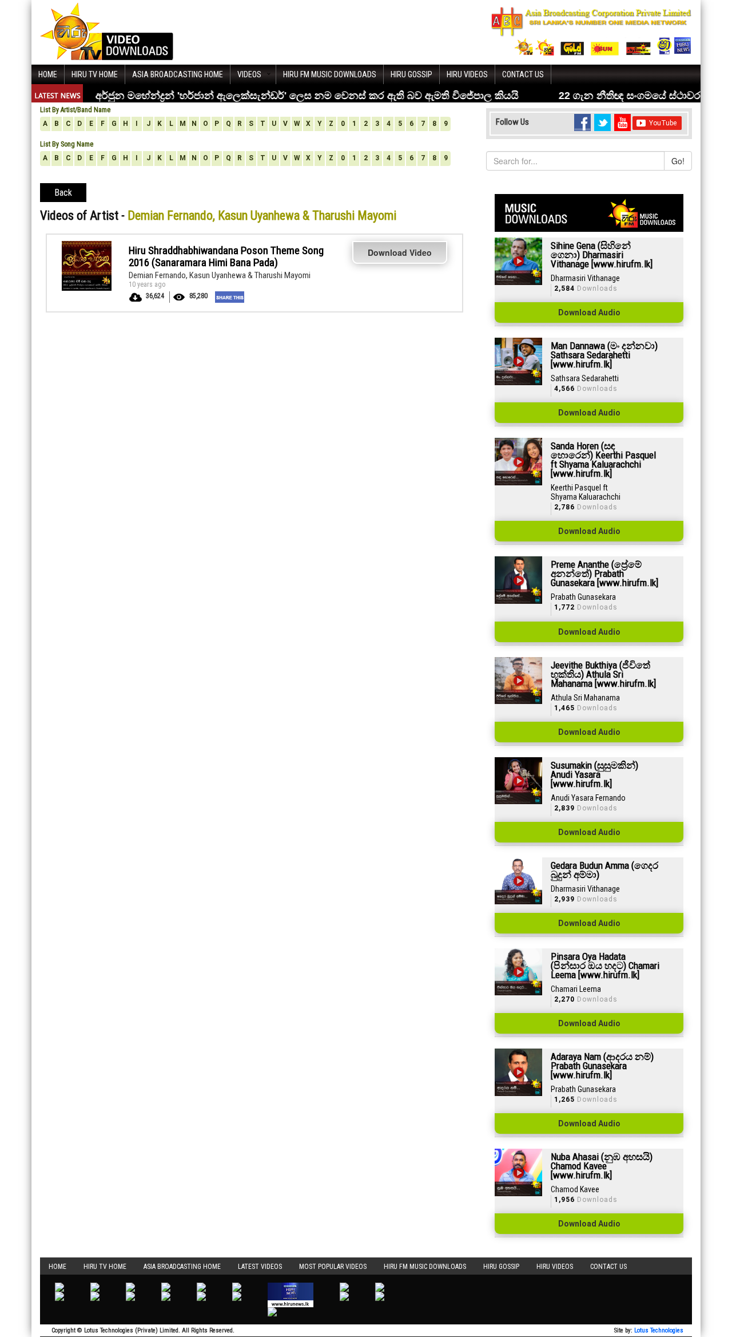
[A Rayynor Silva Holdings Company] (591, 31)
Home (47, 74)
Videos (249, 74)
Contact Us (523, 74)
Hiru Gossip (411, 74)
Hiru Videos (467, 74)
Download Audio (589, 312)
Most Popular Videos (333, 1267)
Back (63, 192)
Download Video (400, 252)
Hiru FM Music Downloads (329, 74)
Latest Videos (260, 1267)
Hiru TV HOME (94, 74)
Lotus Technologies (658, 1330)
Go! (678, 161)
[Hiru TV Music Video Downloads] (107, 31)
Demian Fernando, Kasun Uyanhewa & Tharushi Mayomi (220, 275)
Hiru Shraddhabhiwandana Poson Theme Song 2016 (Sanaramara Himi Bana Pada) (226, 256)
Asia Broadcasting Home (177, 74)
